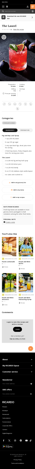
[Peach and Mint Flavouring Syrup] (26, 283)
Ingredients (10, 130)
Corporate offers (7, 426)
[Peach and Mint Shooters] (9, 283)
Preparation (24, 130)
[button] (32, 6)
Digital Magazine (7, 433)
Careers (4, 429)
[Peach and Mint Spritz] (26, 246)
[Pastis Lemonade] (9, 246)
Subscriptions (6, 418)
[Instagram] (15, 440)
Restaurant (5, 414)
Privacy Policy (18, 460)
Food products (6, 422)
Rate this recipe (18, 29)
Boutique (5, 410)
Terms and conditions (17, 463)
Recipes (4, 407)
